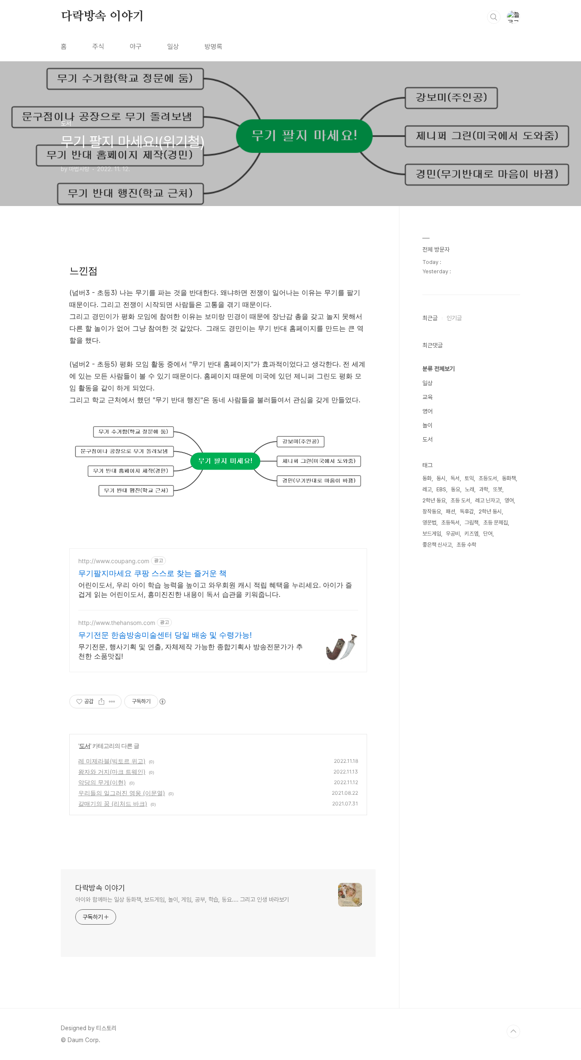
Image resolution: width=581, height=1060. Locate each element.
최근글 (430, 318)
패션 (450, 511)
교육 (427, 397)
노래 (469, 489)
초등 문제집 (495, 522)
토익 (469, 478)
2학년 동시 (490, 511)
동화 (427, 478)
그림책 (471, 522)
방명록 (213, 47)
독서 (455, 478)
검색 (493, 17)
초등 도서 (460, 500)
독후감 (467, 511)
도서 (84, 745)
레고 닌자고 (487, 500)
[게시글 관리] (112, 701)
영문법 (429, 522)
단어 (488, 533)
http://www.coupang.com (113, 560)
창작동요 (431, 511)
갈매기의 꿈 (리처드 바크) (112, 803)
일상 (173, 47)
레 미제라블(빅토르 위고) (111, 761)
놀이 (427, 425)
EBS (441, 489)
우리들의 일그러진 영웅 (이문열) (121, 792)
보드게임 (431, 533)
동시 (441, 478)
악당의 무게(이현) (102, 782)
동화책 (509, 478)
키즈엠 (471, 533)
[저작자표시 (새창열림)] (162, 701)
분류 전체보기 (438, 368)
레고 (427, 489)
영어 (427, 411)
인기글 (454, 318)
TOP (513, 1031)
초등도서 (487, 478)
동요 (455, 489)
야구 (136, 47)
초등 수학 (466, 544)
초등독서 (450, 522)
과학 (483, 489)
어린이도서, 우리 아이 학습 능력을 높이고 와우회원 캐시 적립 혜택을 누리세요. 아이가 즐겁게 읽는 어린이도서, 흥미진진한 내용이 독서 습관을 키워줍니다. (215, 590)
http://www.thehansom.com (116, 622)
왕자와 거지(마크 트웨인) (111, 771)
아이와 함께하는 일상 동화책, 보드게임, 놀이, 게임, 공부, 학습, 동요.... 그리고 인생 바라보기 (182, 899)
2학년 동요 (434, 500)
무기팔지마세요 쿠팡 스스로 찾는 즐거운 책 (152, 573)
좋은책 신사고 (437, 544)
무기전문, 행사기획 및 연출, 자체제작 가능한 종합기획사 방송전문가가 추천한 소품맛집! (190, 651)
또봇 (497, 489)
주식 (98, 47)
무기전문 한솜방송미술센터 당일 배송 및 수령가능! (165, 634)
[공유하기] (101, 701)
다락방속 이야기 (102, 17)
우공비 (453, 533)
